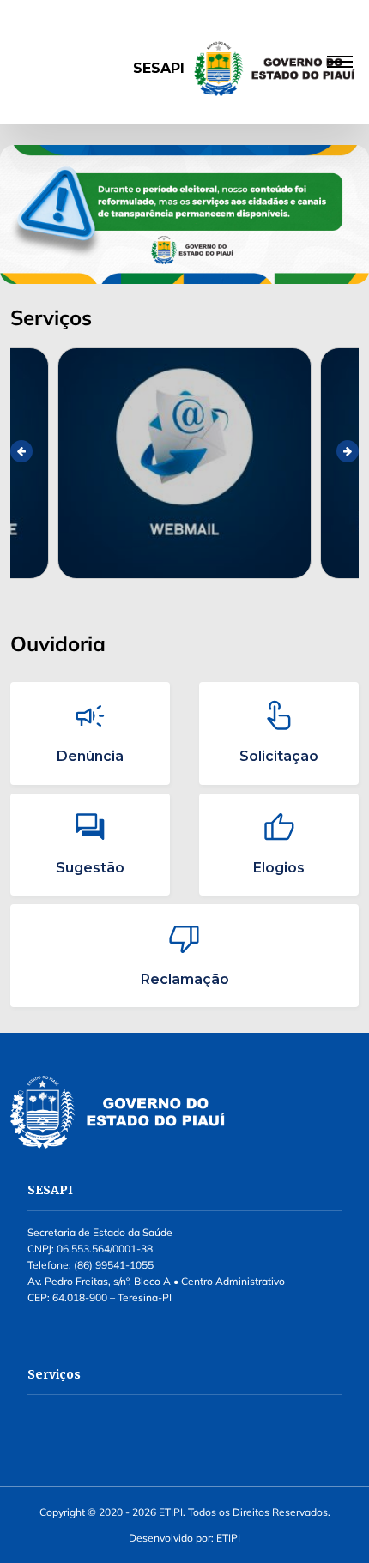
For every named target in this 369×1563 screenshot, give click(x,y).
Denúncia (90, 756)
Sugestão (90, 868)
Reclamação (185, 979)
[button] (184, 62)
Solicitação (278, 756)
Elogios (279, 868)
